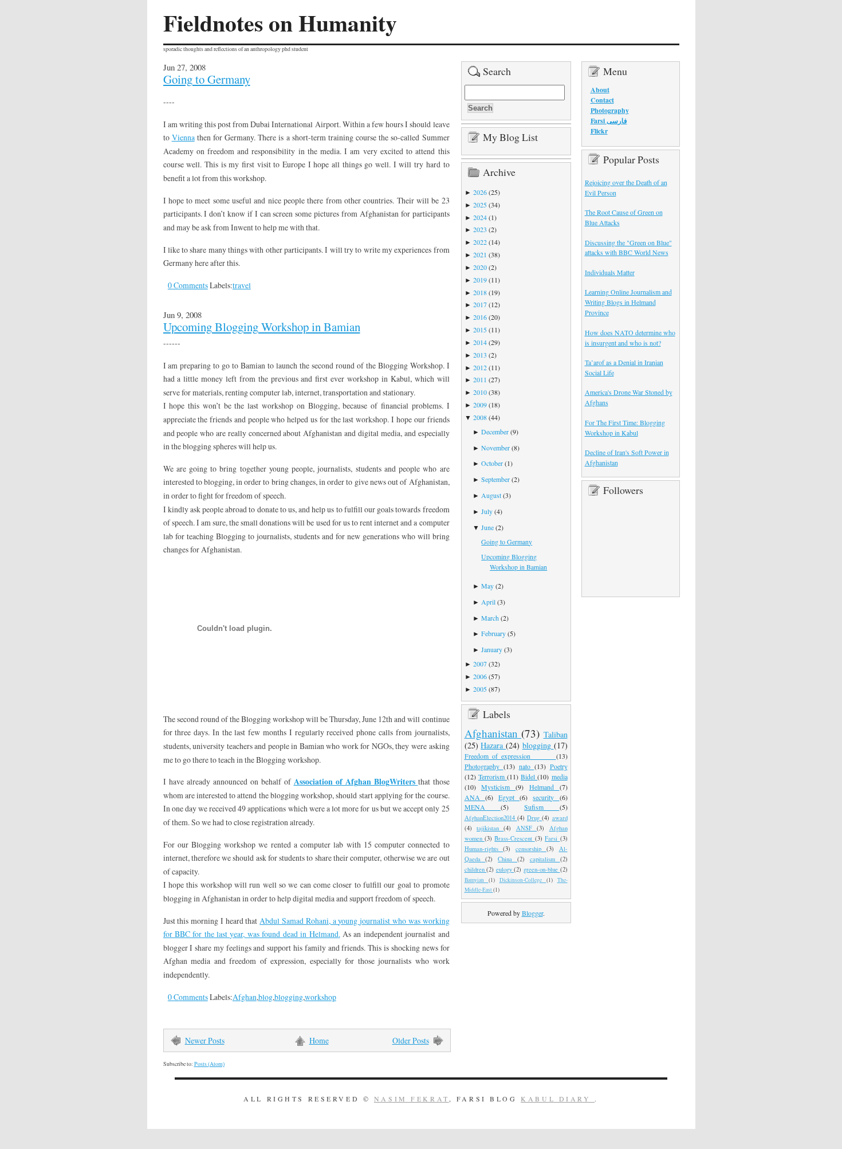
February (493, 633)
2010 (480, 392)
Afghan (245, 996)
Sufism (541, 806)
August (491, 495)
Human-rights (484, 849)
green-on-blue (542, 869)
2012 (480, 367)
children (476, 869)
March (490, 617)
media (560, 776)
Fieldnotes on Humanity (280, 23)
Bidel (529, 776)
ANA (475, 797)
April (488, 601)
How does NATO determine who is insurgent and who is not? (630, 337)
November (495, 447)
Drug (534, 818)
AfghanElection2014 (491, 818)
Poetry (559, 766)
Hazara (493, 745)
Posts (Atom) (209, 1064)
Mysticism (498, 786)
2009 (480, 404)
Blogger (532, 912)
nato (526, 766)
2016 (480, 316)
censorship (531, 849)
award (560, 818)
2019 (480, 279)
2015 (480, 329)
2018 (480, 292)
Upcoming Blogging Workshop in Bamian (261, 327)
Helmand (544, 786)
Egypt (509, 797)
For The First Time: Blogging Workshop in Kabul (625, 427)
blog (265, 996)
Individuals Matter (610, 272)
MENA (483, 806)
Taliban (556, 734)
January (491, 649)
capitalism (545, 859)
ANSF (526, 828)
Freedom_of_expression (510, 755)
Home (319, 1040)
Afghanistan (493, 733)
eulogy (505, 869)
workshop (320, 996)
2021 (480, 254)
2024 (480, 217)
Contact (602, 100)
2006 (480, 676)
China (507, 859)
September (495, 479)
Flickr (599, 131)
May (487, 585)
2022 (480, 241)
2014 (480, 342)
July (487, 511)
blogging (288, 996)
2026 (480, 192)
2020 (480, 267)
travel (242, 285)
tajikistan (490, 828)
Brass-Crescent (514, 838)
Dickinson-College (522, 880)
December (495, 431)
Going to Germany (206, 79)
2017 (480, 304)
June (487, 527)
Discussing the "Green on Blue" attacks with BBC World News (628, 247)
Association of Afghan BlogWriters (356, 781)
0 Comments (188, 285)
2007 (480, 663)
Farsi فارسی (609, 121)
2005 (480, 688)
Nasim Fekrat (411, 1098)
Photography (484, 766)
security (546, 797)
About (600, 90)
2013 (480, 354)
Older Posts (410, 1040)
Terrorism (492, 776)
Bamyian (477, 880)
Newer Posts (205, 1040)
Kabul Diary (558, 1098)
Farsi (552, 838)
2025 (480, 204)
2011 (480, 379)
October (492, 463)
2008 (480, 417)
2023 (480, 229)
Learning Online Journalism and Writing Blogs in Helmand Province (628, 302)
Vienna (183, 137)
